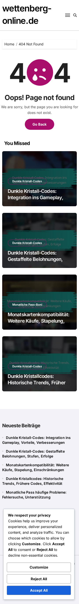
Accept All (39, 590)
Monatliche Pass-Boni (27, 304)
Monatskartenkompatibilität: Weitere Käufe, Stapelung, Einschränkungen (39, 321)
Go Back (39, 124)
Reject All (39, 579)
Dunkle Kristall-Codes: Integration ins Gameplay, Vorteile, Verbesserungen (35, 197)
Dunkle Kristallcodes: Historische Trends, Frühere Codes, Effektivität (38, 382)
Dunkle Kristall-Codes (27, 181)
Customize (39, 567)
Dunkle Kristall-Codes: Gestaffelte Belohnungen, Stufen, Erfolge (35, 259)
